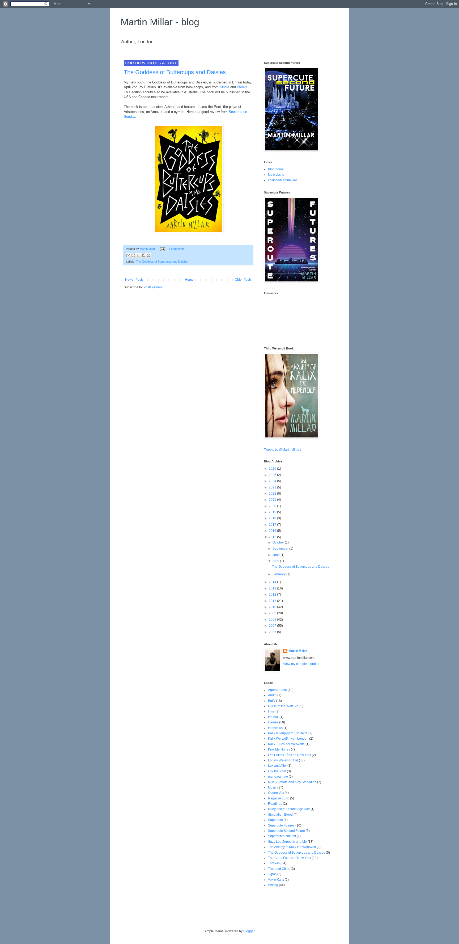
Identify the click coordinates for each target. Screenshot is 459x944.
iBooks (242, 87)
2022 (273, 493)
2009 (273, 613)
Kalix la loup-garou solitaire (288, 733)
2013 (273, 588)
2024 (273, 481)
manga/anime (278, 776)
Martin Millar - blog (160, 21)
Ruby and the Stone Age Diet (289, 809)
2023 (273, 487)
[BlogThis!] (133, 255)
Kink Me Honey (279, 749)
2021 (273, 500)
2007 (273, 625)
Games (273, 722)
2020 (273, 506)
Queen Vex (276, 793)
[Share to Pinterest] (148, 255)
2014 (273, 582)
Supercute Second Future (286, 831)
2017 (273, 524)
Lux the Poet (277, 771)
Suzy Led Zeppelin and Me (287, 842)
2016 (273, 531)
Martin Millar (297, 651)
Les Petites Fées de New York (289, 755)
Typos (272, 874)
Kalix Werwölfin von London (288, 738)
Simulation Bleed (280, 814)
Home (189, 279)
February (279, 574)
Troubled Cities (279, 869)
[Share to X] (138, 255)
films (271, 711)
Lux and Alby (277, 766)
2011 (273, 601)
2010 (273, 607)
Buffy (271, 701)
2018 (273, 518)
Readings (275, 804)
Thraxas (274, 863)
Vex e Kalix (276, 880)
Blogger (248, 931)
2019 (273, 512)
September (281, 548)
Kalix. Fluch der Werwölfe (286, 744)
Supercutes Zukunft (282, 836)
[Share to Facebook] (143, 255)
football (273, 717)
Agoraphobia (277, 690)
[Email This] (128, 255)
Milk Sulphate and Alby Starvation (292, 782)
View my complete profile (301, 664)
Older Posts (243, 279)
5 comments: (177, 248)
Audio (272, 695)
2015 (273, 537)
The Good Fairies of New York (289, 858)
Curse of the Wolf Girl (283, 706)
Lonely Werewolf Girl (283, 760)
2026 (273, 468)
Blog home (276, 169)
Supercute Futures (281, 825)
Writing (273, 885)
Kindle (224, 87)
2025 (273, 475)
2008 (273, 619)
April (276, 561)
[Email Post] (162, 248)
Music (272, 787)
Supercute (275, 820)
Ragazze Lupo (278, 798)
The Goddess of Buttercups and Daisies (175, 72)
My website (276, 174)
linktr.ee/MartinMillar (282, 180)
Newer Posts (134, 279)
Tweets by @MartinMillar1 (282, 450)
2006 (273, 632)
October (279, 542)
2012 (273, 594)
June (276, 555)
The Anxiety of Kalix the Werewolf (292, 847)
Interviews (275, 728)
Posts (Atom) (152, 287)
